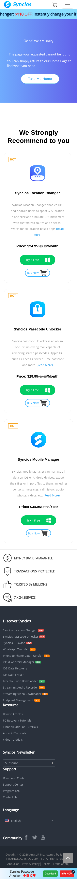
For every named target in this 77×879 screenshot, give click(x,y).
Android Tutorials (14, 733)
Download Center (14, 778)
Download (50, 873)
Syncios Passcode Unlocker (20, 636)
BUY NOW (66, 873)
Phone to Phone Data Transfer (23, 656)
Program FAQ (11, 791)
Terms (46, 864)
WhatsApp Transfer (16, 649)
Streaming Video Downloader (22, 694)
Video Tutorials (13, 739)
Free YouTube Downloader (20, 681)
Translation (60, 864)
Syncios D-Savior (14, 643)
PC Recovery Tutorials (17, 720)
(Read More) (45, 365)
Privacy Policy (30, 864)
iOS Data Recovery (15, 668)
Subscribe (11, 763)
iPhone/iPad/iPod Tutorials (20, 727)
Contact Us (10, 797)
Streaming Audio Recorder (20, 687)
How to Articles (13, 714)
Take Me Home (40, 79)
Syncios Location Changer (20, 630)
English (16, 821)
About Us (13, 864)
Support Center (13, 784)
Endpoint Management (18, 700)
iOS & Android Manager (18, 662)
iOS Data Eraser (13, 675)
